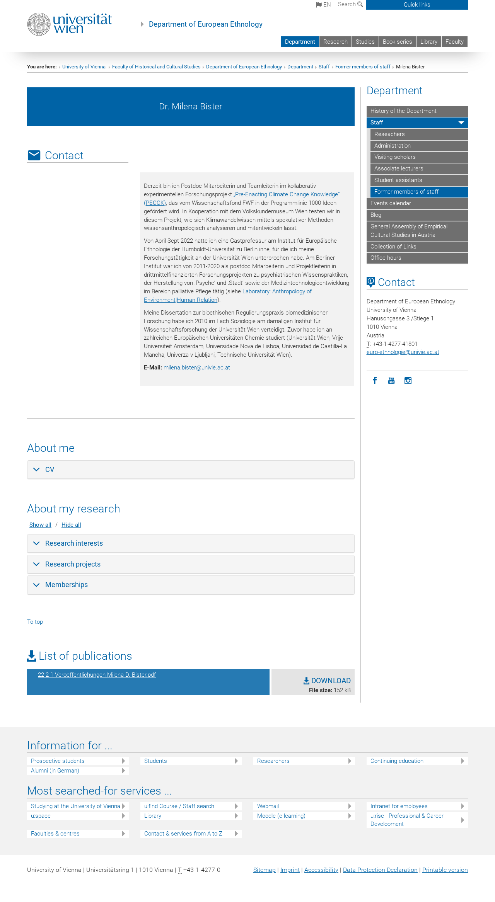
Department (300, 41)
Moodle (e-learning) (281, 815)
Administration (392, 145)
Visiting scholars (395, 156)
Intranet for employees (399, 806)
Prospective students (58, 760)
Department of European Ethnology (206, 24)
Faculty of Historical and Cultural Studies (156, 67)
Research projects (73, 564)
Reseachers (389, 134)
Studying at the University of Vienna (75, 806)
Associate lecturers (398, 168)
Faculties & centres (55, 833)
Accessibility (321, 869)
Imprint (290, 869)
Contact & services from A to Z (183, 833)
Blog (375, 214)
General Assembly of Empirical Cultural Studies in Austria (408, 230)
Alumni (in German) (55, 770)
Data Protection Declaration (380, 869)
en (326, 4)
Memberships (66, 584)
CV (49, 469)
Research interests (74, 543)
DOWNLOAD (330, 681)
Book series (397, 41)
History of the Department (403, 110)
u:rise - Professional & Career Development (407, 819)
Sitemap (264, 869)
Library (428, 41)
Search (347, 4)
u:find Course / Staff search (179, 806)
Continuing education (396, 760)
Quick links (417, 4)
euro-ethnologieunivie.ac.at (403, 352)
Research (335, 41)
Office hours (385, 257)
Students (155, 760)
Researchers (273, 760)
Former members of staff (363, 67)
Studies (365, 41)
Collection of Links (393, 246)
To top (35, 621)
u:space (41, 815)
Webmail (268, 806)
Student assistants (398, 180)
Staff (324, 67)
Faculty (455, 41)
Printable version (445, 869)
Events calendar (390, 203)
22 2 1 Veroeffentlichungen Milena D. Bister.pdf (97, 674)
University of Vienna (84, 67)
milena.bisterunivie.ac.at (197, 367)
